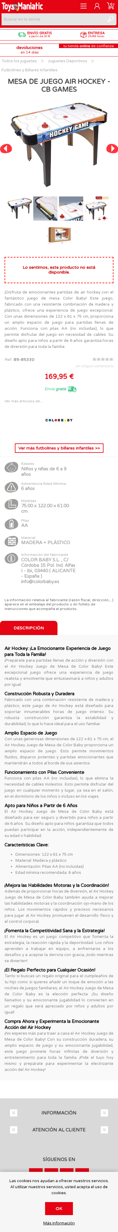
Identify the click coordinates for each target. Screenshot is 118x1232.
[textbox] (53, 19)
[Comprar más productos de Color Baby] (59, 433)
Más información (59, 1223)
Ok (59, 1208)
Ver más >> (59, 448)
